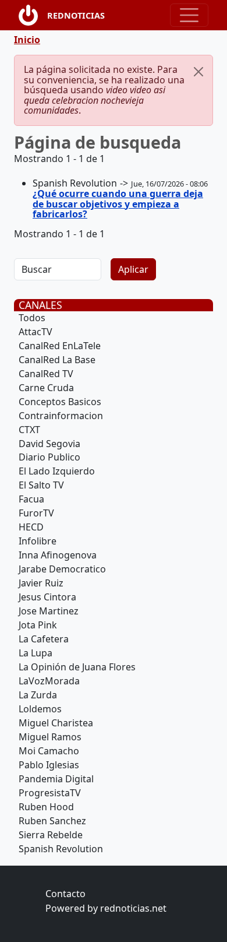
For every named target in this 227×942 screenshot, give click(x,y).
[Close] (198, 71)
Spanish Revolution (61, 848)
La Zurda (38, 694)
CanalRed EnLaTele (60, 345)
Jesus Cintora (47, 596)
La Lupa (35, 652)
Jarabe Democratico (62, 569)
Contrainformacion (61, 415)
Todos (32, 317)
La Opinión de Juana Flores (77, 666)
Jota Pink (38, 624)
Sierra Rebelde (51, 834)
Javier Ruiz (41, 583)
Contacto (65, 893)
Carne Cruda (46, 387)
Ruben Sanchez (52, 820)
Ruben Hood (46, 806)
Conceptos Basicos (60, 401)
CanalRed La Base (57, 359)
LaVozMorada (49, 680)
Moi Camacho (49, 750)
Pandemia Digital (56, 778)
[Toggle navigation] (189, 15)
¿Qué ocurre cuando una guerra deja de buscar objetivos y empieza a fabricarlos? (118, 203)
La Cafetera (44, 638)
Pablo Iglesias (49, 764)
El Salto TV (41, 485)
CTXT (29, 429)
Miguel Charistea (56, 722)
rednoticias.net (133, 908)
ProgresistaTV (50, 792)
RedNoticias (76, 15)
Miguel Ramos (50, 736)
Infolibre (37, 541)
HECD (31, 527)
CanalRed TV (46, 373)
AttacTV (35, 331)
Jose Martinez (49, 610)
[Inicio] (33, 15)
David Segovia (49, 443)
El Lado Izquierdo (57, 471)
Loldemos (40, 708)
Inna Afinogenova (58, 555)
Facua (31, 499)
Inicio (27, 39)
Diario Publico (49, 457)
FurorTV (36, 513)
